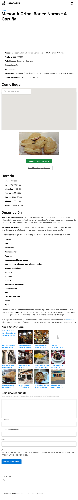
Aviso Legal (7, 476)
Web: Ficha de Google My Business (39, 168)
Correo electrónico (10, 430)
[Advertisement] (39, 37)
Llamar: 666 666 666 (39, 161)
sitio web (70, 320)
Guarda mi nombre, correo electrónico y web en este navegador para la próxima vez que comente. (38, 454)
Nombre (5, 420)
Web (3, 440)
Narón (4, 10)
